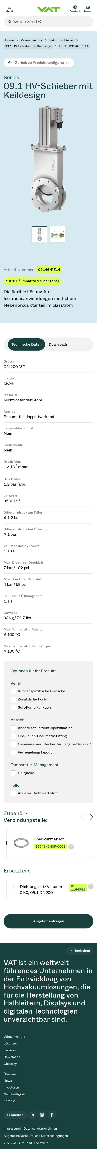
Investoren (11, 1087)
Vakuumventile (31, 40)
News (8, 1081)
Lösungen (11, 1043)
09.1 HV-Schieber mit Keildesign (28, 46)
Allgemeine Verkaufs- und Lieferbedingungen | (36, 1136)
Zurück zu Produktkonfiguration (42, 62)
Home (9, 40)
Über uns (10, 1074)
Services (10, 1050)
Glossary (10, 1064)
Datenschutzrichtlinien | (40, 1128)
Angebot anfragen (48, 921)
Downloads (12, 1057)
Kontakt (10, 1101)
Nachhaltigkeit (14, 1094)
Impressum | (12, 1128)
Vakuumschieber (61, 40)
